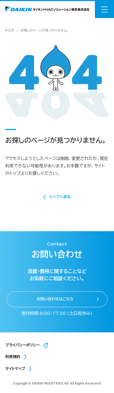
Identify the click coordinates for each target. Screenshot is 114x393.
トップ (9, 30)
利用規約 (12, 357)
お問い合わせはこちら (55, 299)
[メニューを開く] (104, 9)
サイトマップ (15, 368)
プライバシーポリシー (22, 345)
